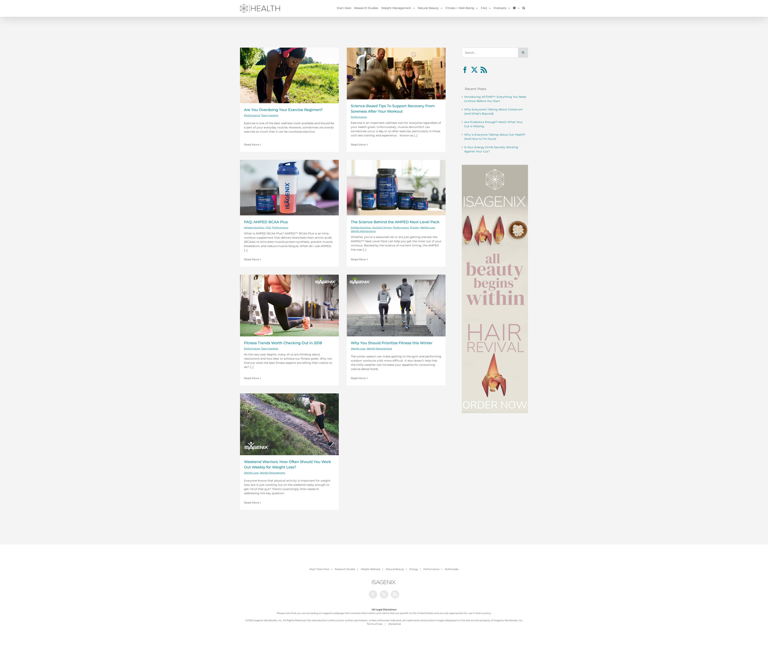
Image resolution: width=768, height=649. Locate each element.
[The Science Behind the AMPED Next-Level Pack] (396, 187)
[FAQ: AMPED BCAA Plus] (289, 187)
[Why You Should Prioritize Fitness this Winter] (396, 305)
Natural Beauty (395, 569)
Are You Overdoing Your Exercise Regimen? (283, 110)
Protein (414, 227)
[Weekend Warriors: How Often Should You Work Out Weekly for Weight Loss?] (289, 424)
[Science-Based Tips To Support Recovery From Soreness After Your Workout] (396, 74)
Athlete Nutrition (254, 227)
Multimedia (451, 569)
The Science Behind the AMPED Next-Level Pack (395, 222)
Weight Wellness (370, 569)
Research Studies (345, 569)
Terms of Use (374, 623)
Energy (413, 569)
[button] (523, 8)
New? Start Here (319, 569)
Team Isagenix (269, 115)
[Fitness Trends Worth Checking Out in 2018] (289, 305)
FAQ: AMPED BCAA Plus (266, 222)
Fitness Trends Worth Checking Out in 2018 (283, 343)
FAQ (268, 227)
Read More (251, 144)
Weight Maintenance (363, 231)
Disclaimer (394, 623)
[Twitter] (474, 70)
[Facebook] (465, 70)
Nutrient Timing (382, 227)
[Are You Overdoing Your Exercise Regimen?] (289, 75)
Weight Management (379, 348)
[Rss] (484, 70)
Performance (252, 115)
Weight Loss (427, 227)
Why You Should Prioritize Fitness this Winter (391, 343)
